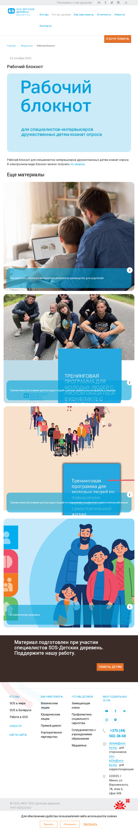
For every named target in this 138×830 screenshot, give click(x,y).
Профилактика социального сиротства (81, 719)
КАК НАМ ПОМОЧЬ (52, 696)
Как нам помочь (84, 14)
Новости (119, 14)
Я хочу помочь (117, 39)
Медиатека (79, 745)
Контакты (46, 26)
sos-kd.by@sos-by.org (116, 761)
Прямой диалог (51, 725)
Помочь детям (110, 667)
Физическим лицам (89, 19)
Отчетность (104, 14)
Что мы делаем (61, 14)
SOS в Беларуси (20, 710)
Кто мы (44, 14)
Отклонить (70, 824)
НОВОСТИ (15, 726)
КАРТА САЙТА (18, 734)
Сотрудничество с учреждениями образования (84, 734)
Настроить (90, 824)
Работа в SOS (19, 717)
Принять (49, 824)
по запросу (77, 164)
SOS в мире (18, 703)
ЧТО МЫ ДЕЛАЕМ (82, 696)
